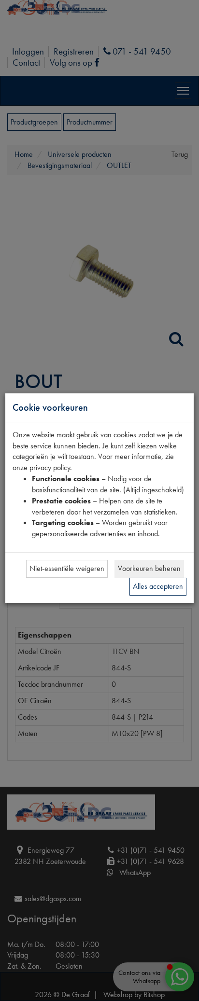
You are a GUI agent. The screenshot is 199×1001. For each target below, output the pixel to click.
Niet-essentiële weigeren (66, 568)
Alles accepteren (158, 586)
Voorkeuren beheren (149, 568)
